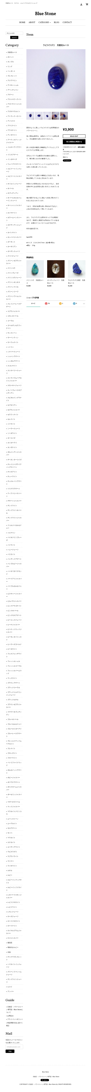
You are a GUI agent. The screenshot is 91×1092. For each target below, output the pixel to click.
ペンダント (11, 71)
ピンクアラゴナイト (15, 606)
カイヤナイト (12, 213)
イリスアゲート (13, 154)
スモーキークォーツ (15, 385)
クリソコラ (11, 268)
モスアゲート (12, 828)
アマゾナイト (12, 125)
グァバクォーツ (13, 256)
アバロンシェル (13, 85)
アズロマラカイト (14, 111)
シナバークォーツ (14, 352)
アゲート (11, 94)
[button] (44, 22)
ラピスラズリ (12, 852)
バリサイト (11, 554)
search (14, 37)
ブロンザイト (12, 753)
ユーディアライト (14, 847)
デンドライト (12, 505)
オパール (11, 188)
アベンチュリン (13, 90)
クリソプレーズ (13, 273)
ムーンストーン (13, 819)
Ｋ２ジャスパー (13, 938)
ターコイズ (11, 438)
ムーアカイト (12, 823)
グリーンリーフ (13, 291)
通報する (65, 157)
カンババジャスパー (15, 237)
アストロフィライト (15, 99)
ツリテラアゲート (14, 489)
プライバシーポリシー (15, 1019)
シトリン (11, 347)
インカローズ (12, 159)
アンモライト (12, 135)
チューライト (12, 476)
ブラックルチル (13, 700)
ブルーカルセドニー (15, 724)
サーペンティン (13, 337)
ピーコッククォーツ (15, 620)
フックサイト (12, 678)
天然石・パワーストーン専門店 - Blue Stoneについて (14, 1009)
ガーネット (11, 242)
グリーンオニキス (14, 282)
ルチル (10, 870)
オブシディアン (13, 193)
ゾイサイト (11, 424)
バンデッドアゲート (15, 559)
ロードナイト (12, 926)
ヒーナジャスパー (14, 625)
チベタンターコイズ (15, 459)
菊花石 (10, 943)
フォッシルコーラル (15, 666)
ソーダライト (12, 433)
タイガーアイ (12, 443)
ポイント (11, 57)
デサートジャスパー (15, 501)
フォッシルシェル (14, 661)
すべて (33, 303)
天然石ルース (12, 52)
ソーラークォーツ (14, 428)
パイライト (11, 545)
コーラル (11, 321)
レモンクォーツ (13, 912)
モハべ (10, 833)
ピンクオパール (13, 610)
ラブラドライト (13, 856)
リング (10, 66)
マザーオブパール (14, 802)
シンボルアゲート (14, 361)
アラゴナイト (12, 130)
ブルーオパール (13, 719)
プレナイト (11, 748)
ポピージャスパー (14, 777)
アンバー (11, 991)
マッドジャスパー (14, 806)
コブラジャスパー (14, 311)
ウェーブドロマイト (15, 164)
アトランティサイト (15, 116)
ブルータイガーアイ (15, 729)
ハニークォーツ (13, 550)
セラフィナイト (13, 414)
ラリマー (11, 861)
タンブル (11, 62)
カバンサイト (12, 232)
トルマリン (11, 533)
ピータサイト (12, 649)
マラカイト (11, 838)
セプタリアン (12, 405)
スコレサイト (12, 366)
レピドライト (12, 907)
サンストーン (12, 333)
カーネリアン (12, 246)
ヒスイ (10, 987)
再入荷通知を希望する (74, 142)
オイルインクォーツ (15, 184)
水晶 (9, 952)
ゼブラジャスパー (14, 410)
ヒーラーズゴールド (15, 644)
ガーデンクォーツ (14, 251)
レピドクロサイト (14, 902)
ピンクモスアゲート (15, 615)
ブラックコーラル (14, 687)
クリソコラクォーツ (15, 277)
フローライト (12, 758)
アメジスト (11, 121)
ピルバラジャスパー (15, 601)
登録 (10, 1051)
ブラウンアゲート (14, 683)
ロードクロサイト (14, 921)
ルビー (10, 875)
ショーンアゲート (14, 356)
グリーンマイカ (13, 287)
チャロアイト (12, 472)
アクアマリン (12, 80)
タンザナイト (12, 447)
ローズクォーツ (13, 916)
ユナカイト (11, 842)
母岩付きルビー (13, 947)
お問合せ (10, 1016)
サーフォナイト (13, 342)
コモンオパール (13, 316)
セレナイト (11, 419)
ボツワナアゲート (14, 782)
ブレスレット (12, 76)
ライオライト (12, 866)
